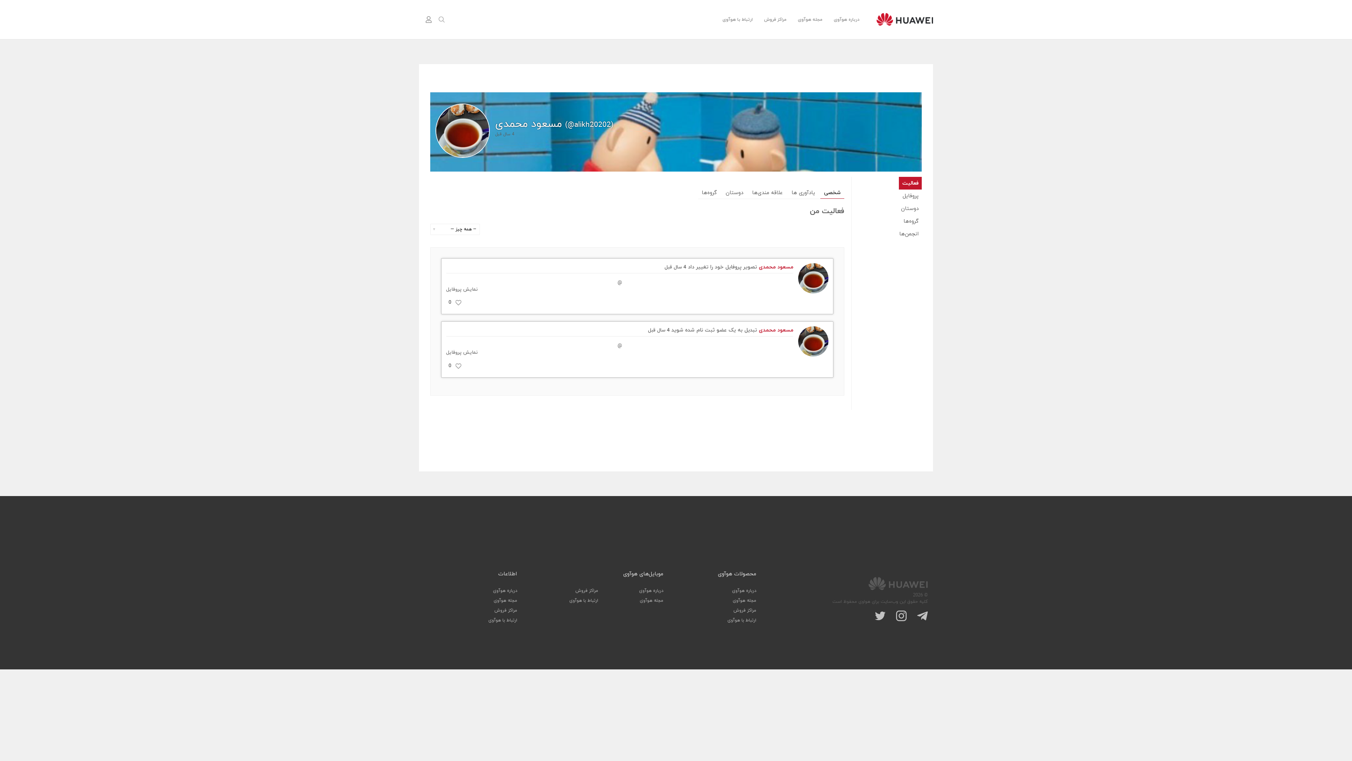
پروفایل (911, 196)
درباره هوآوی (846, 20)
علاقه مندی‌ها (767, 193)
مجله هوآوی (810, 20)
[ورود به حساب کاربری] (428, 20)
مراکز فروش (775, 20)
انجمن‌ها (909, 234)
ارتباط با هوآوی (737, 20)
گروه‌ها (911, 221)
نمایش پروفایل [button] (462, 289)
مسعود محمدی (776, 267)
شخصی (832, 193)
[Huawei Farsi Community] (904, 19)
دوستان (910, 208)
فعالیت (910, 183)
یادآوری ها (803, 193)
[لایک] (458, 302)
